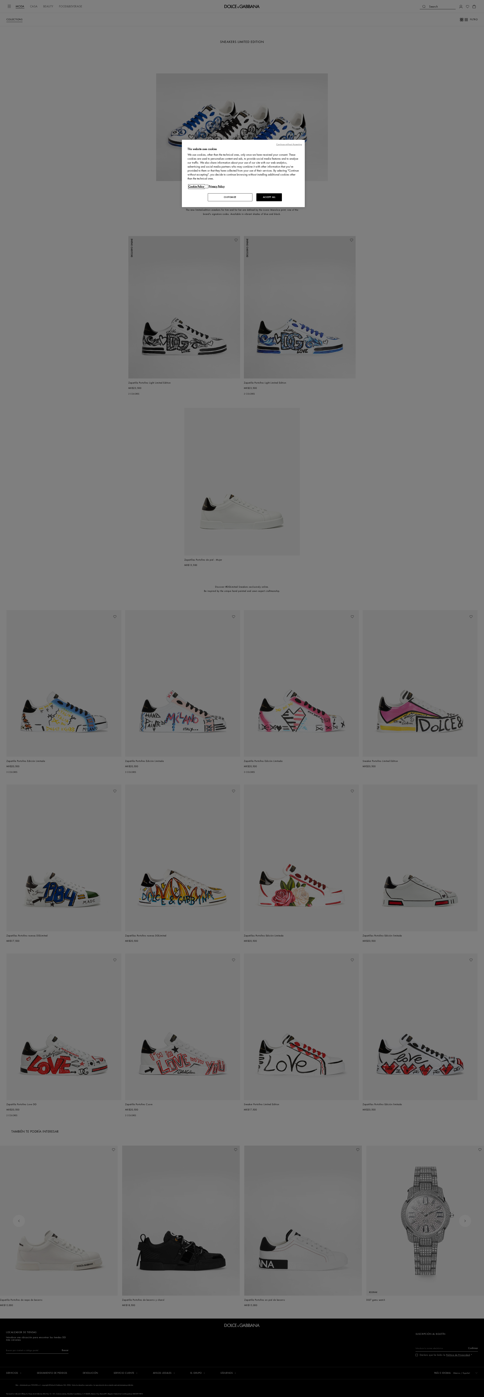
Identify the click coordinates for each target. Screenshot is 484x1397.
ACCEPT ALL (269, 197)
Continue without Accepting (289, 144)
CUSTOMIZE (230, 197)
